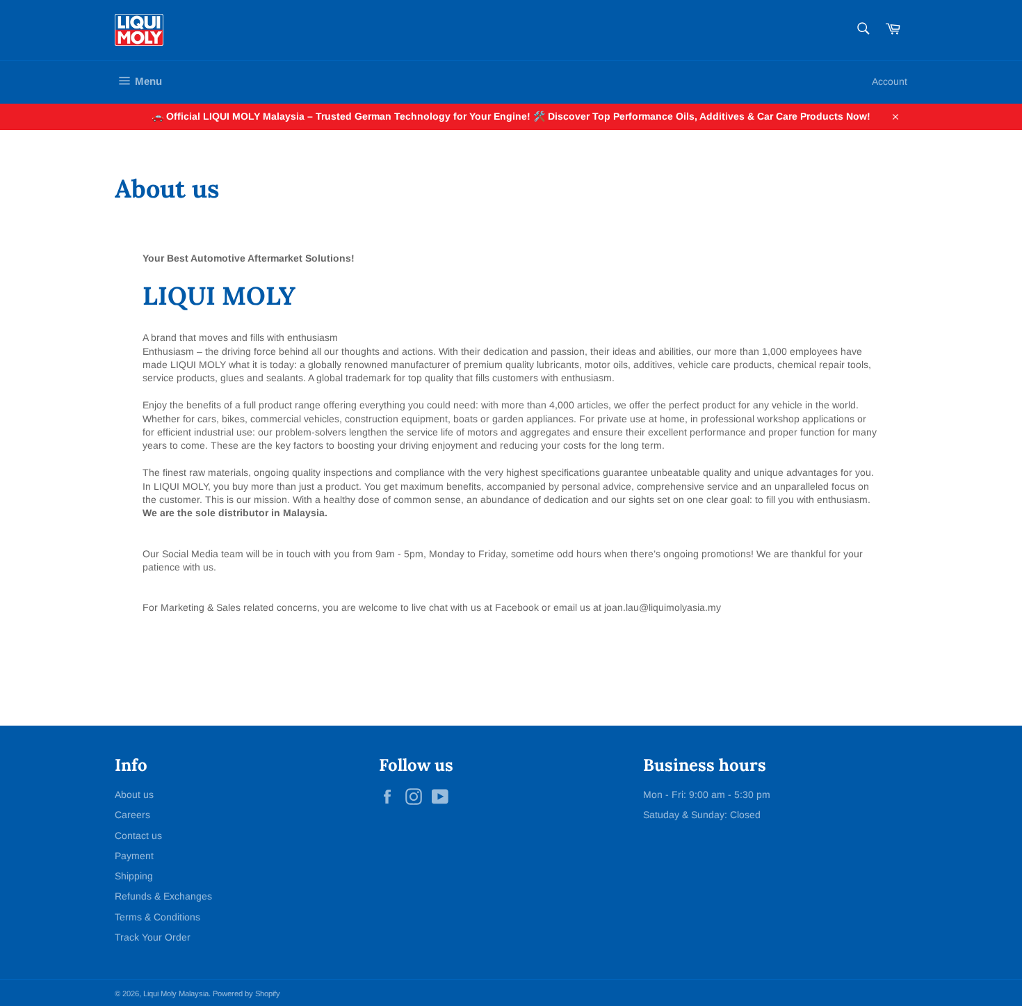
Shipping (134, 875)
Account (889, 81)
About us (134, 794)
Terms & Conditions (157, 917)
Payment (134, 855)
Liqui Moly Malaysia (176, 993)
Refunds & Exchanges (163, 896)
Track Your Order (152, 937)
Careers (132, 814)
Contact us (138, 835)
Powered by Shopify (246, 993)
